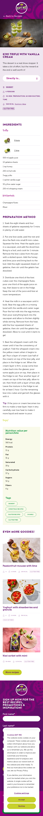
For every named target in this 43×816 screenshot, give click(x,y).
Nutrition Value (20, 104)
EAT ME (21, 8)
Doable (30, 514)
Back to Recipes (14, 16)
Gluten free (13, 520)
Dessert (9, 87)
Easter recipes (14, 514)
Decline (21, 806)
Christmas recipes (15, 509)
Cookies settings (21, 793)
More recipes (12, 672)
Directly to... (13, 78)
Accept (21, 800)
